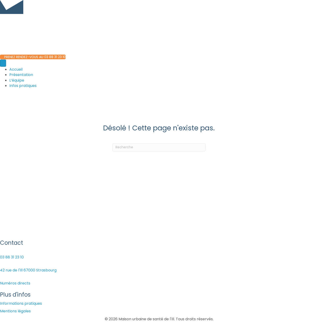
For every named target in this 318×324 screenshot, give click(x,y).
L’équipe (16, 80)
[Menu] (3, 63)
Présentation (21, 74)
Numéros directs (15, 283)
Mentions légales (15, 311)
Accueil (16, 69)
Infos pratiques (23, 85)
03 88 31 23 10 (12, 257)
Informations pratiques (21, 303)
